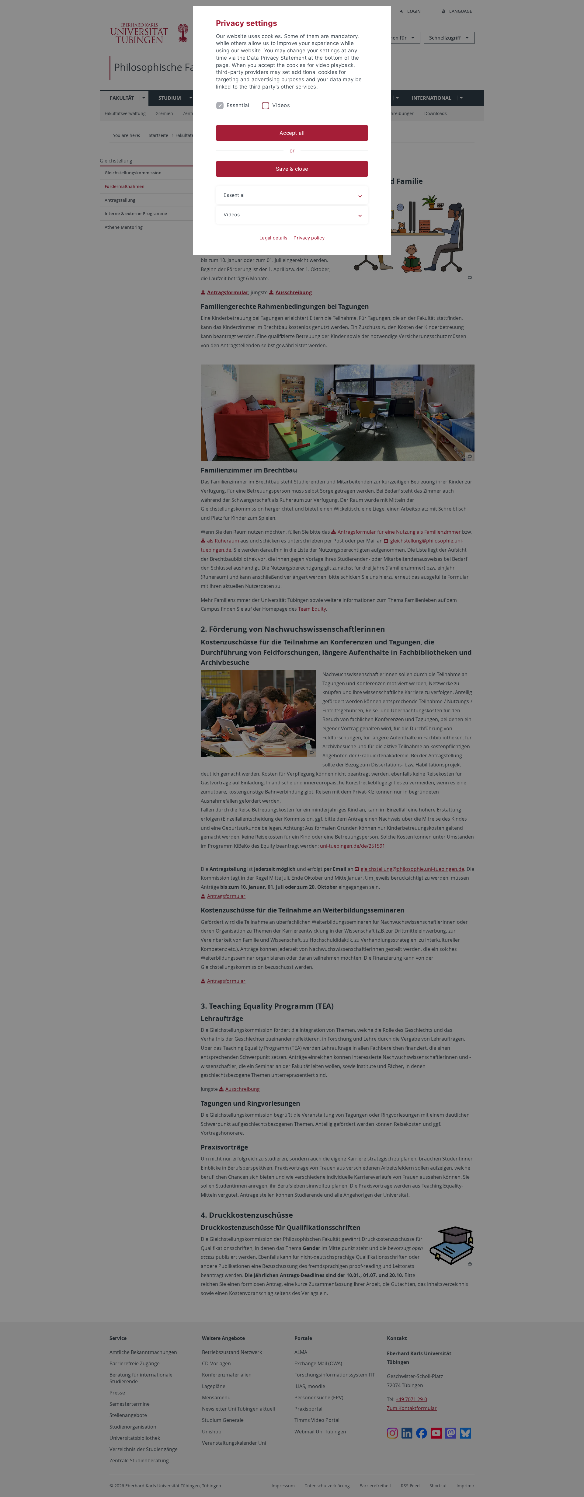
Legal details (273, 238)
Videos (281, 105)
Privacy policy (309, 238)
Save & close (292, 169)
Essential (238, 105)
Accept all (292, 133)
